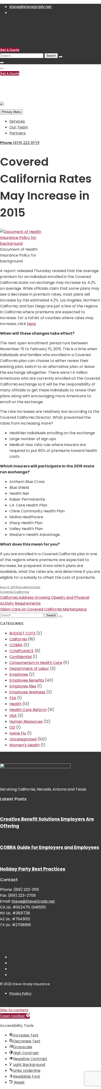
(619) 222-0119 (22, 82)
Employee (18, 674)
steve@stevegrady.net (30, 6)
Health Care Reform (28, 709)
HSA (13, 715)
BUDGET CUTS (22, 633)
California (18, 639)
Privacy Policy (20, 993)
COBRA (16, 645)
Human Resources (26, 721)
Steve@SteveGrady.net (33, 901)
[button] (15, 1016)
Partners (17, 133)
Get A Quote (9, 50)
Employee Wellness (27, 692)
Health (15, 704)
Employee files (22, 686)
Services (17, 121)
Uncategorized (28, 587)
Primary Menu (11, 112)
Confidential (20, 656)
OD (12, 727)
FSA (12, 698)
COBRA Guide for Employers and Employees (49, 847)
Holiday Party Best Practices (32, 869)
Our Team (18, 127)
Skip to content (14, 1010)
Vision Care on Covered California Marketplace (43, 609)
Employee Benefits (26, 680)
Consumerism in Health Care (35, 662)
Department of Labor (29, 668)
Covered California (14, 592)
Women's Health (24, 745)
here (31, 323)
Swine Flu (17, 733)
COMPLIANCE (21, 651)
